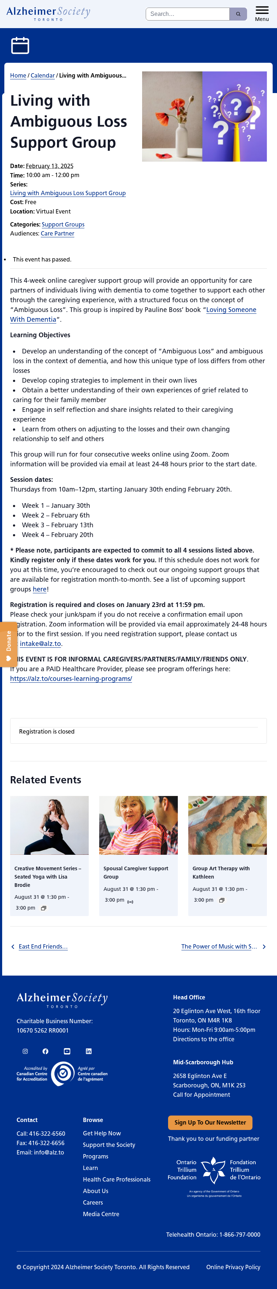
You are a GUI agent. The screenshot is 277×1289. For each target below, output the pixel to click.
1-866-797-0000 (239, 1234)
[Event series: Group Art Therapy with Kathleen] (221, 900)
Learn (90, 1168)
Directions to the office (203, 1039)
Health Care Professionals (116, 1179)
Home (18, 75)
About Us (95, 1191)
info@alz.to (49, 1152)
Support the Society (109, 1144)
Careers (93, 1202)
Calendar (43, 75)
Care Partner (57, 233)
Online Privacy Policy (233, 1267)
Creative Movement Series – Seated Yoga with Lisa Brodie (47, 877)
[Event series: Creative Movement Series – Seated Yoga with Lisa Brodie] (43, 908)
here (40, 589)
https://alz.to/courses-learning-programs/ (71, 679)
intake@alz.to (40, 644)
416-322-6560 (47, 1133)
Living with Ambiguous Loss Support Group (68, 193)
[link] (48, 14)
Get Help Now (102, 1133)
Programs (95, 1156)
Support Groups (63, 224)
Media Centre (101, 1214)
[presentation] (49, 825)
